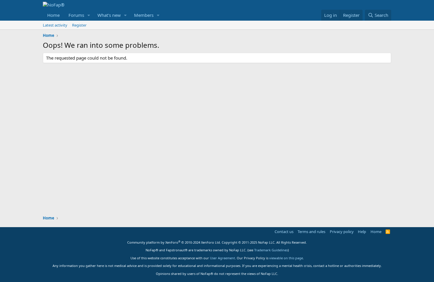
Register (79, 25)
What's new (109, 15)
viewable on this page (286, 258)
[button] (89, 15)
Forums (76, 15)
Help (362, 231)
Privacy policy (342, 231)
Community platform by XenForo (174, 242)
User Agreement (222, 258)
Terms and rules (311, 231)
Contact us (284, 231)
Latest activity (55, 25)
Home (53, 15)
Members (144, 15)
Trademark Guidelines (271, 250)
